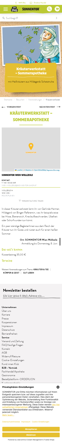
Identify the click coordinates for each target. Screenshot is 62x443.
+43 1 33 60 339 (9, 183)
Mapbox (28, 170)
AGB (4, 352)
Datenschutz (8, 330)
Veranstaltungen (35, 99)
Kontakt (6, 349)
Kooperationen (9, 322)
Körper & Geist (11, 272)
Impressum (7, 326)
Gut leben (28, 272)
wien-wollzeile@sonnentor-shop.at (19, 185)
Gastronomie (8, 375)
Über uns (6, 311)
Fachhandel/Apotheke (13, 371)
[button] (31, 146)
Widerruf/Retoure (11, 356)
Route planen (8, 195)
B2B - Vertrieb (9, 368)
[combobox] (28, 18)
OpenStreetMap (40, 170)
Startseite (8, 99)
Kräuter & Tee (41, 269)
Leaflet (19, 170)
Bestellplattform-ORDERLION (18, 379)
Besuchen (20, 99)
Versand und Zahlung (13, 341)
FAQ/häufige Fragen (12, 345)
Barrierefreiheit (9, 334)
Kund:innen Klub (10, 364)
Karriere (6, 315)
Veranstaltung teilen (32, 201)
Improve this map (53, 170)
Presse (5, 318)
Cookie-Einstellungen (13, 360)
